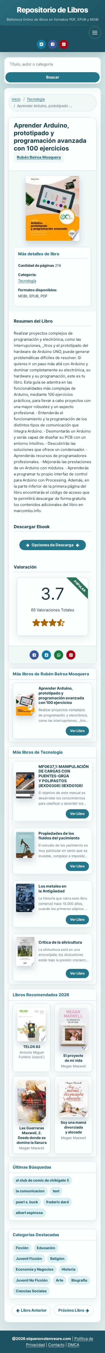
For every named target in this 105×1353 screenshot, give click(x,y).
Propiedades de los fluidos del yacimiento (59, 836)
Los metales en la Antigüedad (52, 888)
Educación (46, 1248)
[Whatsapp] (58, 655)
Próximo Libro (71, 1310)
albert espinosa (29, 1212)
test (56, 1191)
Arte (59, 1280)
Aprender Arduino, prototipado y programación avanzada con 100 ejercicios (61, 695)
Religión (57, 1258)
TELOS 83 (31, 1046)
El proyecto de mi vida (73, 1058)
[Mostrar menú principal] (95, 33)
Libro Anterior (34, 1310)
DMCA (73, 1344)
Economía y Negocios (35, 1269)
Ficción (22, 1248)
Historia (68, 1269)
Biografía (79, 1280)
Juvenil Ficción (29, 1258)
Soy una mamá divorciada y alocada (73, 1127)
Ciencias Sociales (31, 1291)
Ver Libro (77, 731)
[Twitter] (41, 44)
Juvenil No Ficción (32, 1280)
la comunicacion (30, 1191)
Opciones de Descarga (53, 544)
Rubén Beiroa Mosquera (39, 157)
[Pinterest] (63, 44)
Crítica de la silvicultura (60, 942)
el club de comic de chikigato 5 (42, 1180)
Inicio (16, 99)
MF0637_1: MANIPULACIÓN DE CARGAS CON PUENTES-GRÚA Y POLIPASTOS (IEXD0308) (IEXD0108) (63, 776)
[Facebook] (52, 44)
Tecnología (36, 99)
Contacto (56, 1344)
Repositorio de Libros (52, 9)
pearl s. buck (27, 1202)
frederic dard (57, 1202)
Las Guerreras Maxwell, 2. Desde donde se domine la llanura (32, 1135)
